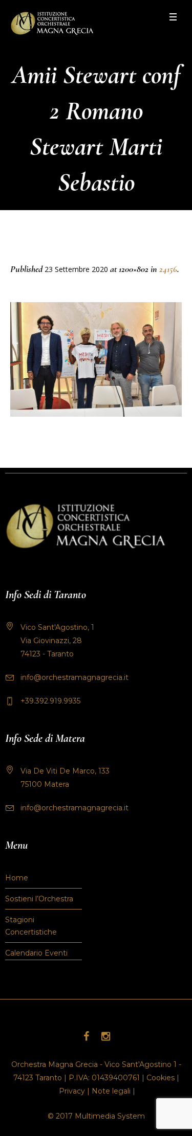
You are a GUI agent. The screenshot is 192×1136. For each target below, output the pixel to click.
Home (16, 877)
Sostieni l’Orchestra (39, 898)
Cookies (160, 1077)
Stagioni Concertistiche (31, 926)
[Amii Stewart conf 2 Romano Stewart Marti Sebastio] (96, 359)
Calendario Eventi (36, 953)
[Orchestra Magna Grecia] (52, 23)
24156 (168, 269)
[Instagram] (106, 1036)
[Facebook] (86, 1036)
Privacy (72, 1091)
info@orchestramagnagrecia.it (74, 677)
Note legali (111, 1091)
